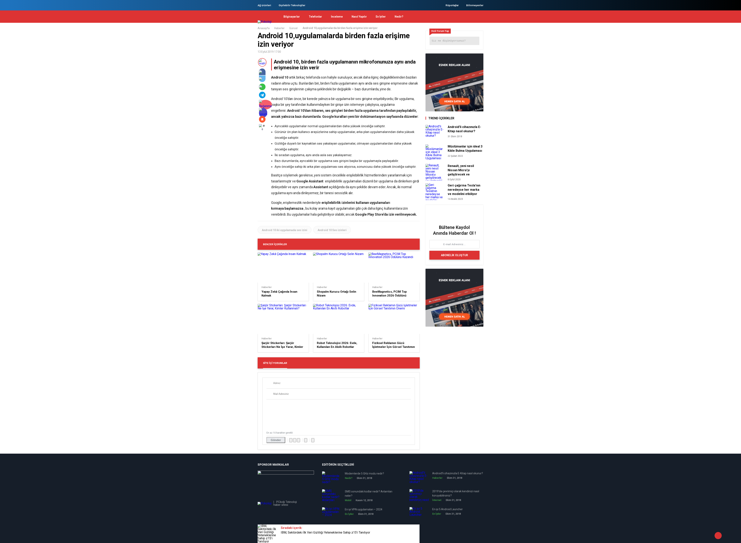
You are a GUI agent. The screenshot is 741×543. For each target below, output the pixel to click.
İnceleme (337, 16)
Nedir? (399, 16)
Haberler (279, 28)
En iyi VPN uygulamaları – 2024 (363, 509)
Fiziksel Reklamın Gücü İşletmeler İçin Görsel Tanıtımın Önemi (393, 345)
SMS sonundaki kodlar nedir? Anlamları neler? (368, 493)
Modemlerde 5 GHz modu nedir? (364, 473)
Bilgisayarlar (291, 16)
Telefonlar (315, 16)
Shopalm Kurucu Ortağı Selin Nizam (336, 293)
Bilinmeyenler (474, 5)
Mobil (348, 500)
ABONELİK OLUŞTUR (454, 255)
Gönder (276, 440)
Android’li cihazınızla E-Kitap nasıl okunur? (464, 129)
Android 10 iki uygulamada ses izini (284, 230)
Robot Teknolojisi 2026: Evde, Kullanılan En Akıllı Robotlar (337, 345)
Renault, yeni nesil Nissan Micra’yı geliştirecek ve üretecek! (461, 170)
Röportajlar (452, 5)
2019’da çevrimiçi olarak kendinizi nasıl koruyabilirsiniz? (455, 493)
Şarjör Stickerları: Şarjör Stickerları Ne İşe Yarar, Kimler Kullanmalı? (282, 345)
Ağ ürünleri (264, 5)
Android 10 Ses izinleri (332, 230)
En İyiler (381, 16)
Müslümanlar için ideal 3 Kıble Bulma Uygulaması (465, 148)
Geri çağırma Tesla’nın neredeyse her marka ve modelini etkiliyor (464, 190)
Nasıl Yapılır (359, 16)
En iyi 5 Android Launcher (447, 509)
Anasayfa (264, 28)
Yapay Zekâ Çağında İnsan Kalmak (279, 293)
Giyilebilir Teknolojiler (292, 5)
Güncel (293, 28)
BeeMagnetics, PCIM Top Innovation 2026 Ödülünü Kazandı (389, 293)
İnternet (436, 500)
